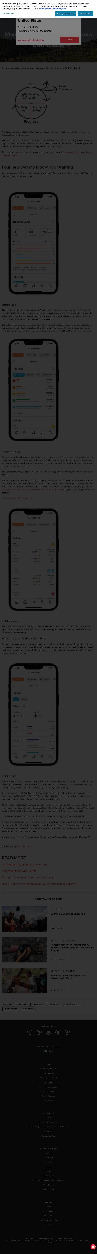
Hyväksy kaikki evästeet (66, 14)
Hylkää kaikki (85, 14)
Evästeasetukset (8, 14)
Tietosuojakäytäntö (59, 8)
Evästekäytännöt (45, 8)
